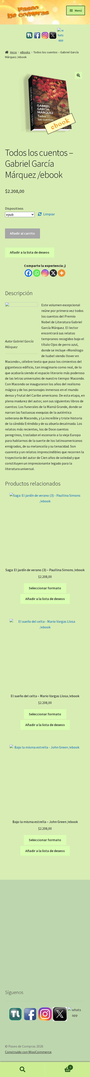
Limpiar (49, 214)
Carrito (58, 1066)
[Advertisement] (45, 930)
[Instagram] (45, 35)
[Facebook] (37, 35)
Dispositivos (14, 208)
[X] (53, 273)
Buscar (22, 1069)
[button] (78, 75)
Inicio (13, 52)
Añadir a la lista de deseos (29, 252)
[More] (61, 273)
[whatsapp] (61, 35)
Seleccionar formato (45, 588)
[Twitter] (53, 35)
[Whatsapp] (36, 273)
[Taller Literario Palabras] (29, 35)
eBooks (25, 52)
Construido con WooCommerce (28, 1052)
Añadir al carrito (22, 233)
